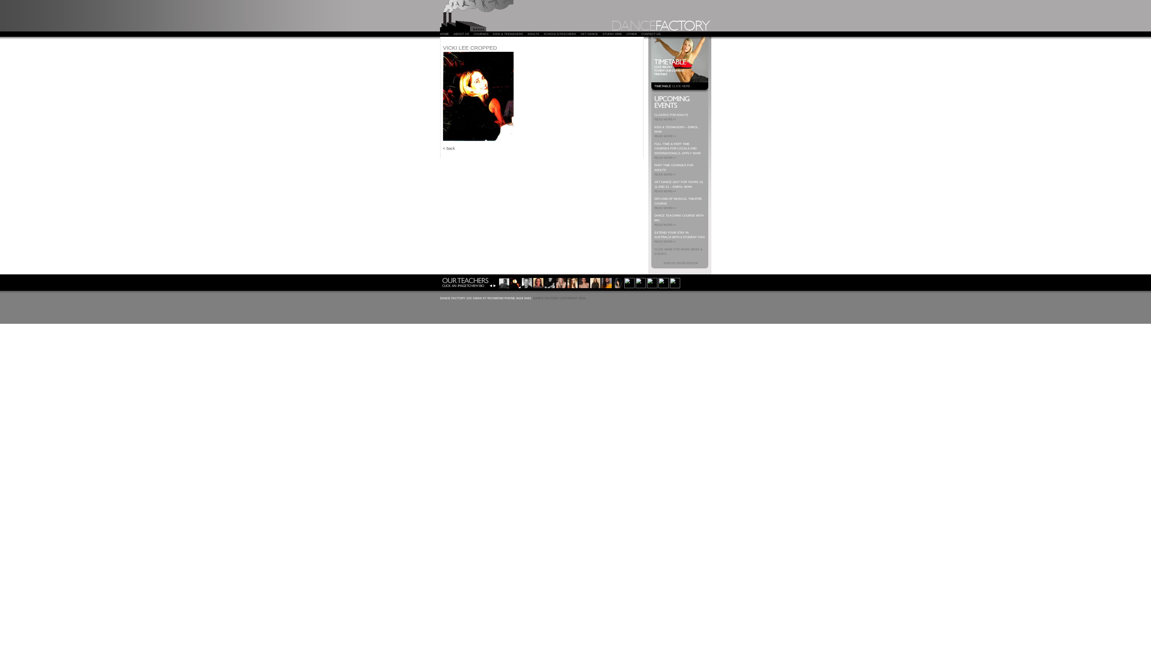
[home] (476, 30)
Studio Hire (612, 34)
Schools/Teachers (560, 34)
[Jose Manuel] (641, 282)
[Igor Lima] (607, 282)
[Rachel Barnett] (595, 282)
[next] (494, 285)
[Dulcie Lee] (504, 282)
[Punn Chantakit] (618, 282)
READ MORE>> (665, 119)
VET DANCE (589, 34)
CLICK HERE (681, 86)
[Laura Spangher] (584, 282)
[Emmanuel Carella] (550, 282)
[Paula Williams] (561, 282)
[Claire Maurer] (629, 282)
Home (444, 34)
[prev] (491, 285)
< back (449, 148)
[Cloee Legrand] (538, 282)
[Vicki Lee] (515, 282)
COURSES (481, 34)
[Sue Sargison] (664, 282)
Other (631, 34)
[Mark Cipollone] (652, 282)
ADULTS (533, 34)
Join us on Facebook (680, 263)
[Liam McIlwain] (675, 282)
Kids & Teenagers (508, 34)
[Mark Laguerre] (527, 282)
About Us (461, 34)
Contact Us (651, 34)
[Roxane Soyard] (572, 282)
